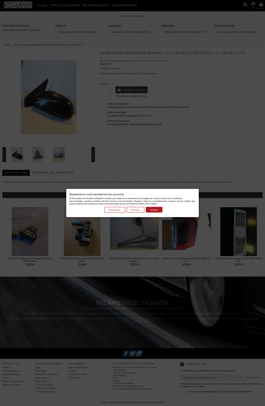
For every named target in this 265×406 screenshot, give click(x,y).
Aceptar (154, 209)
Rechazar (135, 209)
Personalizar (115, 209)
